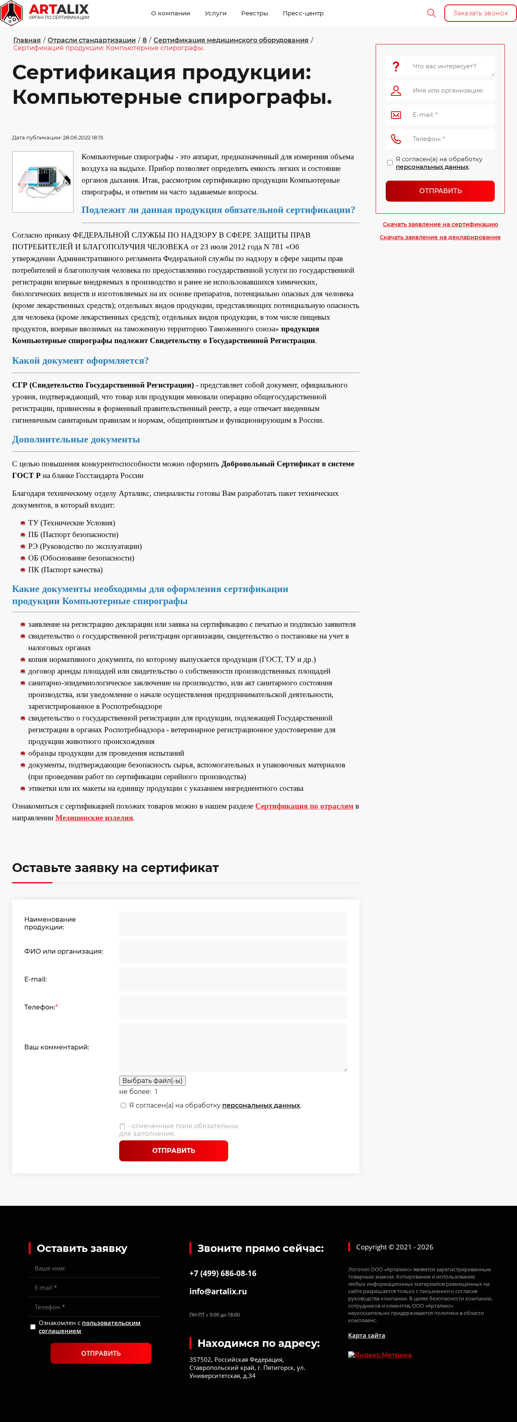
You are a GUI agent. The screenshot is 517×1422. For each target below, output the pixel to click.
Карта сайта (366, 1335)
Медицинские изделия (94, 817)
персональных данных (261, 1105)
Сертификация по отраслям (304, 806)
